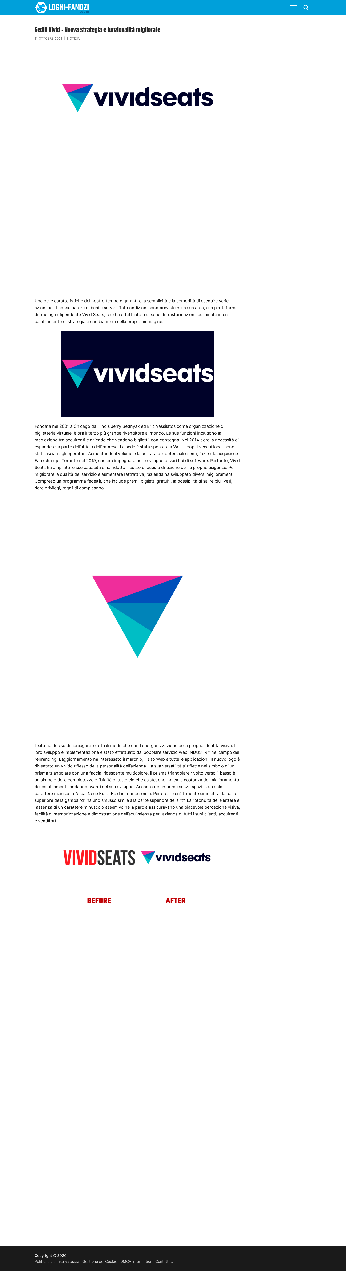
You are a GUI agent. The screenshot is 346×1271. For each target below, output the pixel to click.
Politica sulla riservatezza (57, 1261)
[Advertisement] (137, 182)
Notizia (73, 38)
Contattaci (164, 1261)
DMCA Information (136, 1261)
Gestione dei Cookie (99, 1261)
